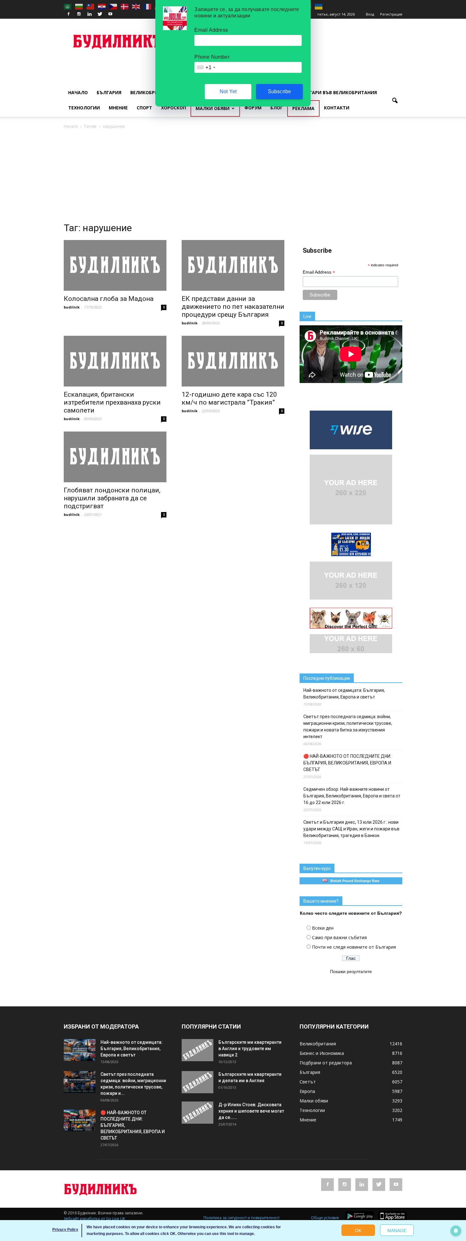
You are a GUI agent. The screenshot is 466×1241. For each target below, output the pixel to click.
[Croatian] (102, 6)
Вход (370, 14)
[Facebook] (68, 14)
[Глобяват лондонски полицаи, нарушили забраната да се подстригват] (115, 457)
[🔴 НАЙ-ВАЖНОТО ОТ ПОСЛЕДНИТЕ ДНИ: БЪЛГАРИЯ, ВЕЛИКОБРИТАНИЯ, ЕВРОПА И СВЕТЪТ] (79, 1120)
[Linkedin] (89, 14)
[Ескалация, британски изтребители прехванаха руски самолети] (115, 361)
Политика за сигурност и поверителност (242, 1217)
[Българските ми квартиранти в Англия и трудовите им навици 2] (197, 1050)
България (109, 92)
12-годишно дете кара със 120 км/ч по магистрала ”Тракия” (229, 398)
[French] (148, 6)
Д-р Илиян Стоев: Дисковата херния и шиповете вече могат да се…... (251, 1111)
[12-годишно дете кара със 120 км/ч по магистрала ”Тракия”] (233, 361)
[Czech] (113, 6)
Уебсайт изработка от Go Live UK (94, 1218)
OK (358, 1230)
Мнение (118, 108)
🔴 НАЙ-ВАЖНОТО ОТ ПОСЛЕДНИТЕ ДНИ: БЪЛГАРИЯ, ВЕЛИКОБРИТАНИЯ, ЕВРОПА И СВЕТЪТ (347, 763)
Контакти (336, 108)
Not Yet (228, 91)
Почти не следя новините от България (354, 947)
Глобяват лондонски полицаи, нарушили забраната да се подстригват (112, 498)
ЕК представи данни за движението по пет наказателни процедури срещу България (233, 306)
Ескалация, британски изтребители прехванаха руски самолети (112, 402)
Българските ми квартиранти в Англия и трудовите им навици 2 (250, 1048)
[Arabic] (68, 6)
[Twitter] (100, 14)
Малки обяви (213, 108)
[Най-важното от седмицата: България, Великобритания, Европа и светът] (79, 1050)
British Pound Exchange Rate (353, 881)
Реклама (303, 108)
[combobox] (206, 67)
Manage (396, 1230)
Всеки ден (322, 928)
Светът (308, 1082)
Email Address (319, 272)
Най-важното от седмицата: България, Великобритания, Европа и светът (344, 693)
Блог (276, 108)
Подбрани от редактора (326, 1063)
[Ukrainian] (319, 6)
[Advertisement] (233, 177)
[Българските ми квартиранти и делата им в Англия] (197, 1082)
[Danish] (125, 6)
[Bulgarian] (79, 6)
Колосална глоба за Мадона (108, 298)
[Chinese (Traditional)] (91, 6)
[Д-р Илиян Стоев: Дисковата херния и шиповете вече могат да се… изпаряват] (197, 1112)
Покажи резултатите (351, 971)
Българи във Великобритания (338, 92)
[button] (394, 100)
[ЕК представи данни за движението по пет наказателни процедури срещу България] (233, 265)
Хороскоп (173, 108)
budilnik (72, 307)
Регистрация (391, 14)
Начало (78, 92)
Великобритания (152, 92)
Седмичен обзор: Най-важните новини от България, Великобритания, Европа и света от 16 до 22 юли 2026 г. (351, 796)
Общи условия (325, 1217)
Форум (253, 108)
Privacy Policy (65, 1229)
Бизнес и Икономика (322, 1053)
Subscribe (279, 91)
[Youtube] (110, 14)
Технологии (84, 108)
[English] (136, 6)
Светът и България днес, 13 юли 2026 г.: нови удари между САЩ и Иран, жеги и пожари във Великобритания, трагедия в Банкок (351, 829)
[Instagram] (79, 14)
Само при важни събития (339, 937)
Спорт (144, 108)
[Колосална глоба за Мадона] (115, 265)
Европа (307, 1091)
